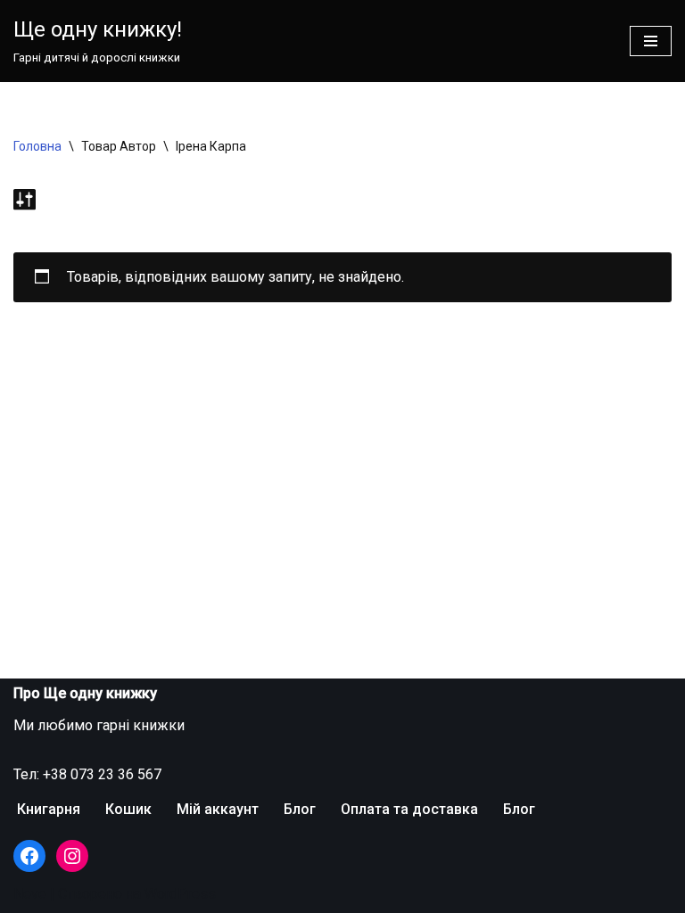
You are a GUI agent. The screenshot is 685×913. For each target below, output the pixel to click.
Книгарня (48, 809)
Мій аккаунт (218, 809)
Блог (300, 809)
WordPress (180, 893)
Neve (29, 893)
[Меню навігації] (651, 41)
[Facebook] (29, 856)
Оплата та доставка (409, 809)
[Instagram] (72, 856)
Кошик (128, 809)
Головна (37, 146)
